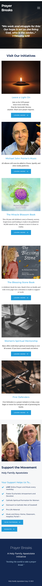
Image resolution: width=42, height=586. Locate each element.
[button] (38, 7)
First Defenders (21, 397)
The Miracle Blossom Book (21, 214)
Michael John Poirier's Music (21, 158)
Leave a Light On (21, 97)
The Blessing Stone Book (21, 282)
